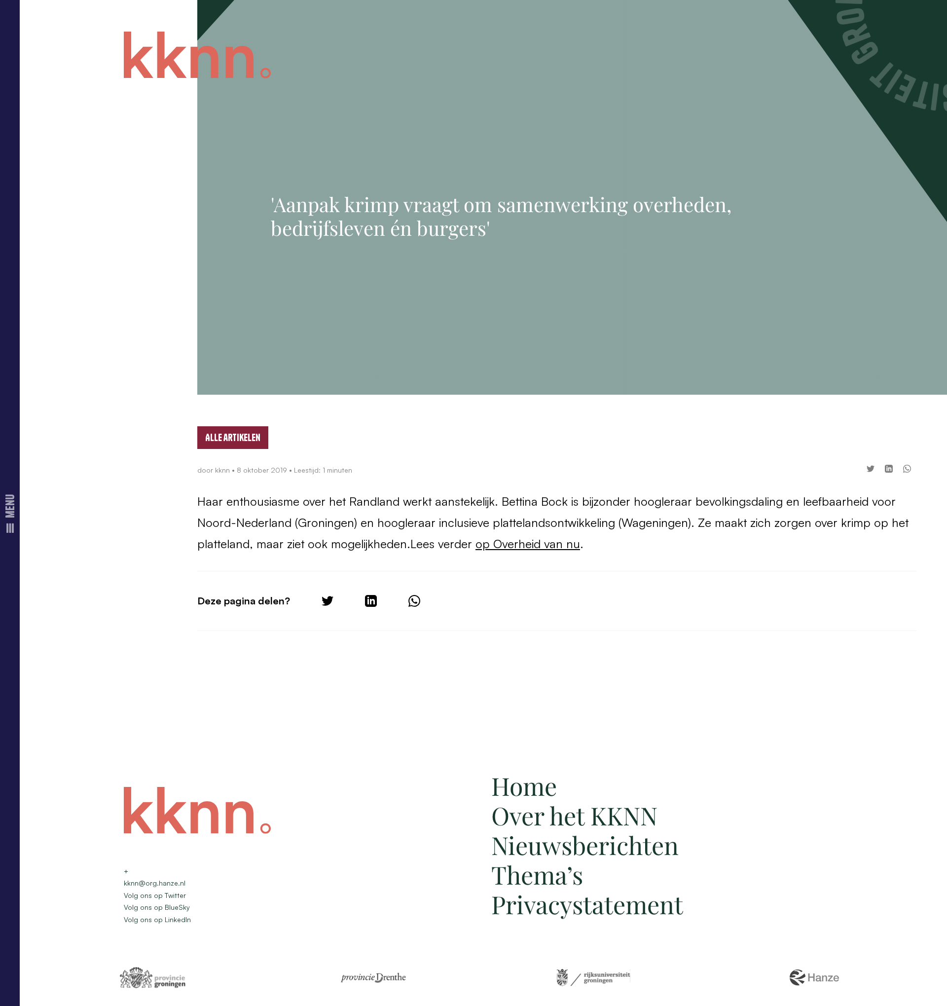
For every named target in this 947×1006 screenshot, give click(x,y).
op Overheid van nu (527, 543)
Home (524, 785)
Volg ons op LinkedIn (157, 919)
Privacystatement (587, 904)
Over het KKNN (574, 815)
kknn (223, 470)
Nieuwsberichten (585, 844)
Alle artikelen (232, 437)
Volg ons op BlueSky (157, 907)
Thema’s (537, 874)
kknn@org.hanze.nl (154, 883)
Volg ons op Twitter (155, 895)
